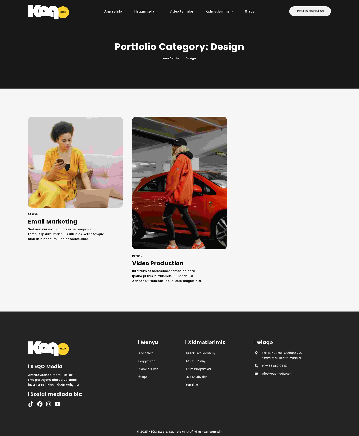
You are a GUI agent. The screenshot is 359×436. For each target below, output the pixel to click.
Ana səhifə (171, 58)
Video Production (158, 263)
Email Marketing (52, 221)
